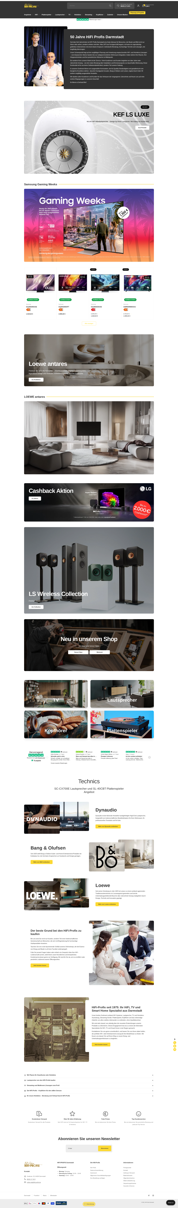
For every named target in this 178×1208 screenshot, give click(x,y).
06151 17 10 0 (31, 1179)
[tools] (174, 1046)
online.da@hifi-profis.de (34, 1182)
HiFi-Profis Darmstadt (149, 1202)
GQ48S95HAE (31, 307)
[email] (174, 1049)
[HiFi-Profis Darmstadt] (33, 1166)
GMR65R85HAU (129, 307)
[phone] (174, 1042)
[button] (148, 5)
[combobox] (90, 5)
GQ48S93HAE (96, 307)
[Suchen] (110, 6)
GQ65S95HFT (63, 307)
